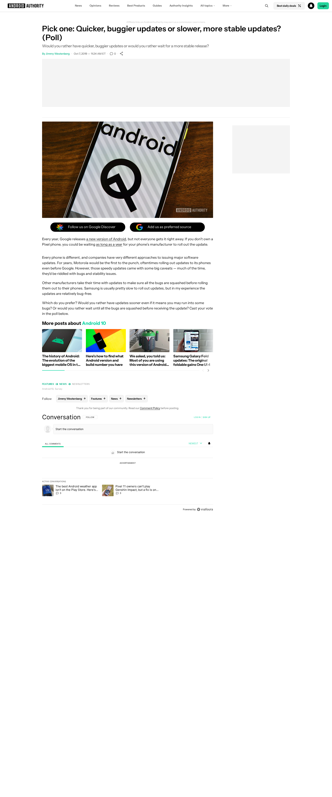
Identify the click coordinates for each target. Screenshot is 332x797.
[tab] (53, 443)
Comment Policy (150, 408)
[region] (127, 463)
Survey (58, 388)
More (226, 5)
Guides (157, 5)
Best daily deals (286, 6)
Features (48, 384)
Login (323, 6)
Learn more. (199, 22)
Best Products (136, 5)
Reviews (114, 5)
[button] (166, 6)
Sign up (206, 417)
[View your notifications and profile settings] (209, 443)
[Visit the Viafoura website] (205, 509)
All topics (206, 5)
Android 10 (47, 388)
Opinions (95, 5)
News (78, 5)
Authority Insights (181, 5)
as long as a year (109, 244)
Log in (197, 417)
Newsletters (81, 384)
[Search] (267, 6)
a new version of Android (106, 239)
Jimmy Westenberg (58, 53)
